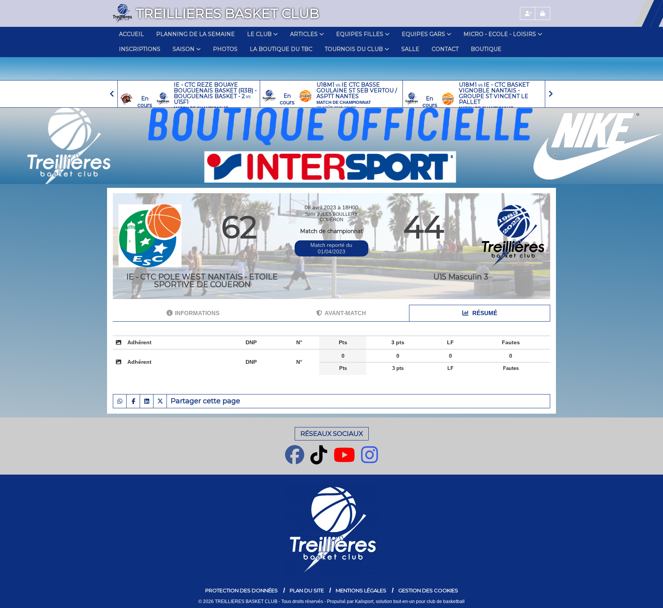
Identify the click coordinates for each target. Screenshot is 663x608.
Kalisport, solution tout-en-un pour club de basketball (410, 601)
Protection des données (241, 590)
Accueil (131, 34)
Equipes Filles (359, 34)
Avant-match (345, 313)
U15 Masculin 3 (461, 276)
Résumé (484, 313)
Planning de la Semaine (195, 34)
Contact (445, 49)
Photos (225, 49)
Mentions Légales (361, 590)
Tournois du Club (354, 49)
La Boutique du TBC (281, 49)
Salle (410, 49)
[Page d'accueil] (122, 13)
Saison (184, 49)
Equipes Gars (423, 34)
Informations (197, 313)
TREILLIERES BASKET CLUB (227, 13)
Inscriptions (139, 49)
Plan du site (307, 590)
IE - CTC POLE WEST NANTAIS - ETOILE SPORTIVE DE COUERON (202, 280)
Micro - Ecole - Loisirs (499, 34)
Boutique (486, 49)
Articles (304, 34)
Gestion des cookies (428, 590)
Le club (259, 34)
